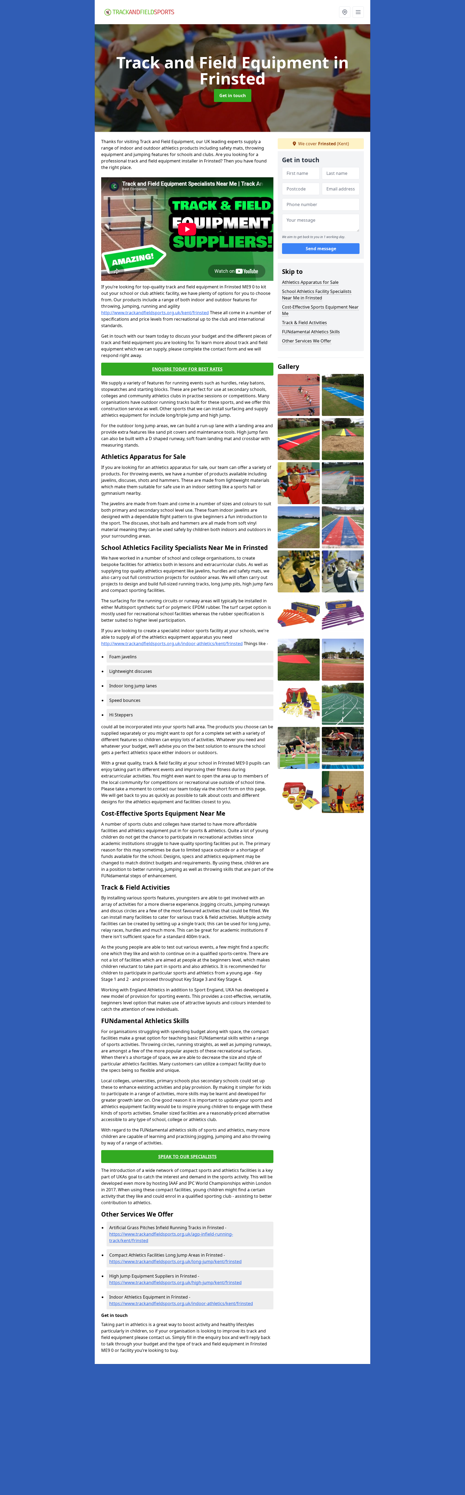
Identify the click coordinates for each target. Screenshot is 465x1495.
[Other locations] (344, 12)
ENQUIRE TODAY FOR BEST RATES (187, 369)
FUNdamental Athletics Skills (311, 332)
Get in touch (232, 95)
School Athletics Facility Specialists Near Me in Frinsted (316, 294)
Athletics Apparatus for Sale (310, 282)
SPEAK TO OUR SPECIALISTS (187, 1157)
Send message (321, 249)
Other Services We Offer (306, 341)
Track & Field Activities (304, 323)
